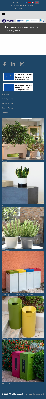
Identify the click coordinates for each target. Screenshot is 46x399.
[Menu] (3, 14)
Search (5, 113)
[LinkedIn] (13, 64)
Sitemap (5, 94)
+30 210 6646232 (31, 5)
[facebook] (4, 64)
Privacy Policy (7, 98)
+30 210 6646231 (16, 5)
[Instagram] (21, 2)
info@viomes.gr (23, 8)
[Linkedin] (17, 2)
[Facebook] (13, 2)
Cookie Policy (7, 108)
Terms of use (7, 103)
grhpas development (35, 394)
